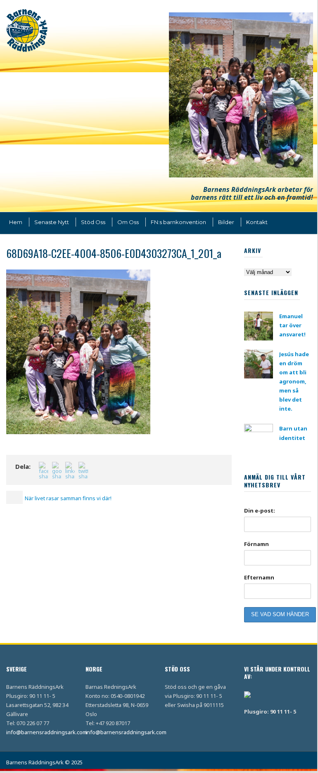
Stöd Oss (93, 222)
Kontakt (257, 222)
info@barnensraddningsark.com (46, 732)
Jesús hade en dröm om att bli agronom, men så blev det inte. (294, 381)
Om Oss (128, 222)
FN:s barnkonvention (178, 222)
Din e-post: (259, 510)
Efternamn (259, 577)
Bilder (226, 222)
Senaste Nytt (51, 222)
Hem (15, 222)
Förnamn (256, 544)
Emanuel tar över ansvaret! (292, 325)
